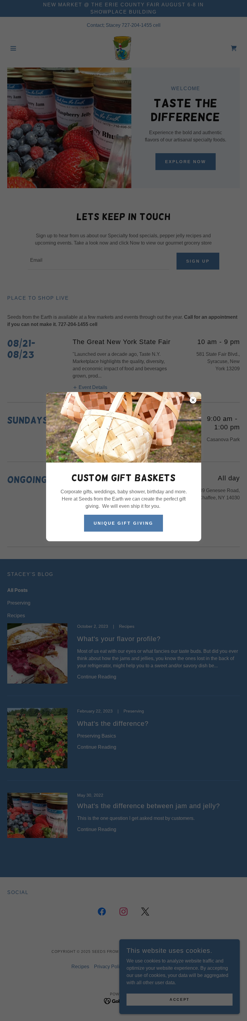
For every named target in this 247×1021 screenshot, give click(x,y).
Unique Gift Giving (123, 523)
